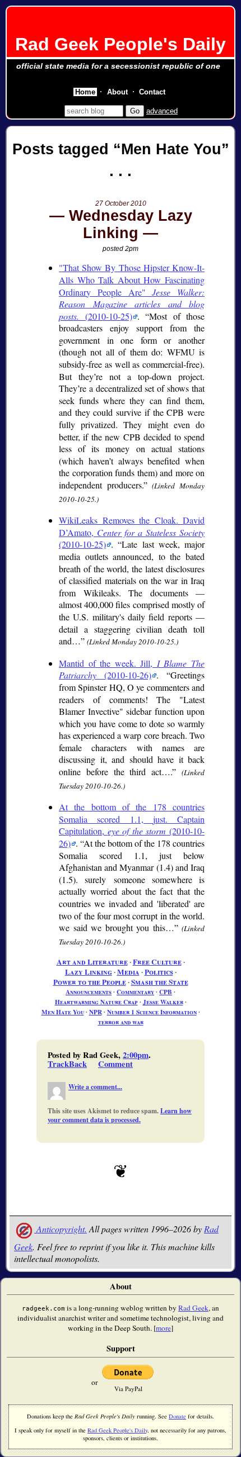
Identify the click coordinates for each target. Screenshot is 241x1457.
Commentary (135, 991)
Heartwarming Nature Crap (96, 1002)
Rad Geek (193, 1308)
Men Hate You (62, 1012)
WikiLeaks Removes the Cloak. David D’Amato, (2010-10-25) (132, 532)
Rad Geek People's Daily (120, 44)
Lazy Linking (88, 971)
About (117, 92)
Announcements (89, 991)
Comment (115, 1064)
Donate (177, 1416)
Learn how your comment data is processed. (120, 1115)
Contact (152, 92)
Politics (159, 971)
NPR (95, 1012)
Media (128, 971)
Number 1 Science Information (152, 1012)
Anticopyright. (60, 1229)
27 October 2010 (120, 203)
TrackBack (67, 1064)
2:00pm (136, 1055)
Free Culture (157, 961)
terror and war (120, 1022)
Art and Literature (92, 961)
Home (85, 92)
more (163, 1328)
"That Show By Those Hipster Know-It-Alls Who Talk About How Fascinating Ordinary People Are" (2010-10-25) (132, 291)
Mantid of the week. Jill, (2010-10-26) (132, 669)
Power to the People (89, 982)
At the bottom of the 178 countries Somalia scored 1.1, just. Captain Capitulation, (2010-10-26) (132, 825)
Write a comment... (95, 1086)
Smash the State (159, 982)
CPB (165, 991)
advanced (162, 111)
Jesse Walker (163, 1002)
